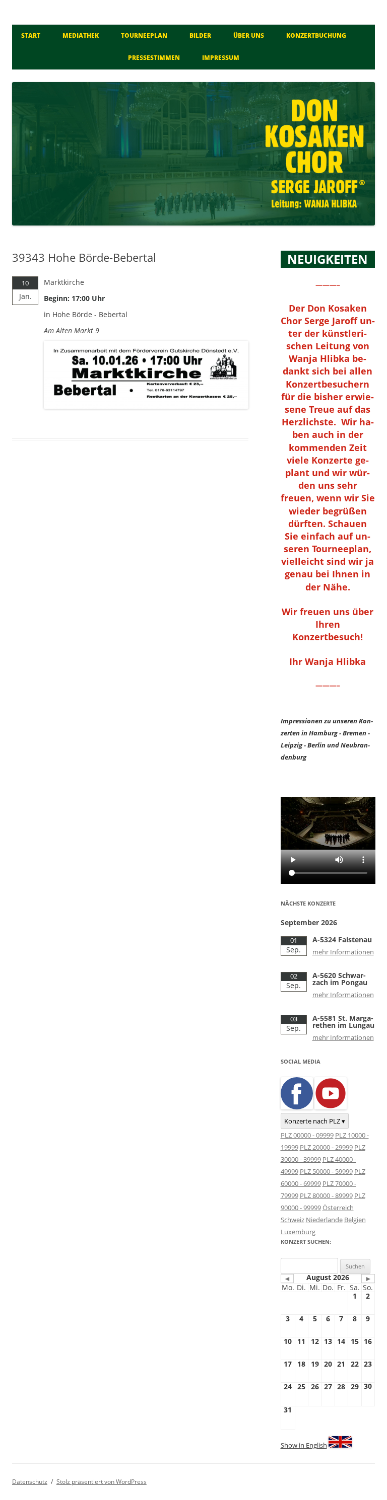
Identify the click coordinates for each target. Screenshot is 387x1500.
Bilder (200, 35)
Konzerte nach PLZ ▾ (314, 1121)
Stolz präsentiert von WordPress (101, 1481)
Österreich (338, 1207)
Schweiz (292, 1219)
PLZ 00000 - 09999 (307, 1135)
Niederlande (324, 1219)
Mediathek (80, 35)
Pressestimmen (154, 57)
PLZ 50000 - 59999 (326, 1171)
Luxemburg (298, 1231)
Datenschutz (29, 1481)
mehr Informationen (343, 951)
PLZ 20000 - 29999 (326, 1147)
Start (30, 35)
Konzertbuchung (316, 35)
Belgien (355, 1219)
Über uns (248, 35)
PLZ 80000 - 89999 (326, 1195)
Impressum (220, 57)
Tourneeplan (144, 35)
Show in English (304, 1445)
